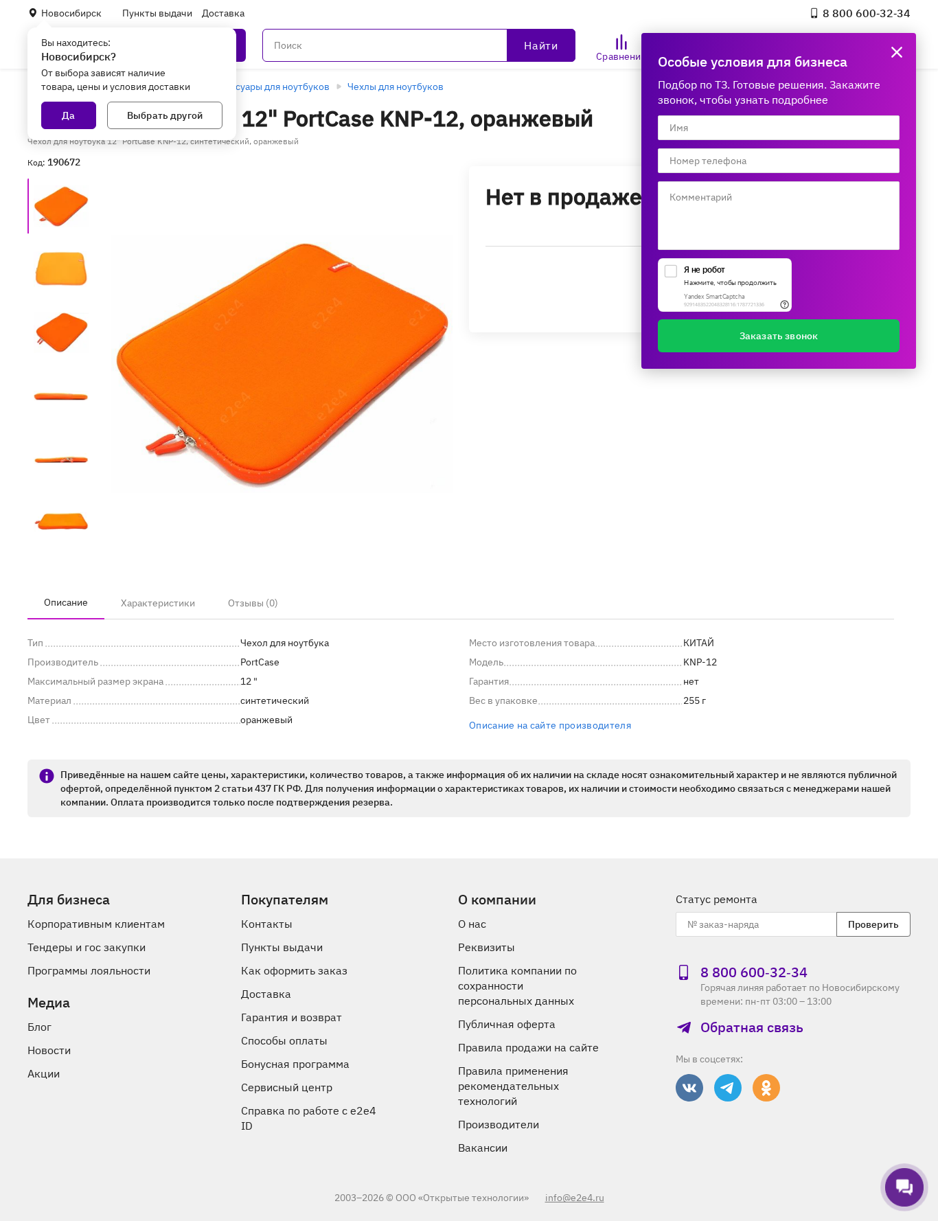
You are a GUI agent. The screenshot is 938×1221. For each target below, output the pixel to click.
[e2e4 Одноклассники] (766, 1088)
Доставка (223, 13)
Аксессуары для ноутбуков (269, 86)
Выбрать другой (165, 115)
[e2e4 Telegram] (728, 1088)
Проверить (873, 924)
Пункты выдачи (157, 13)
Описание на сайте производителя (550, 725)
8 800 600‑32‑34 (867, 13)
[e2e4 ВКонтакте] (689, 1088)
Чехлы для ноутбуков (395, 86)
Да (68, 115)
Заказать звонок (779, 336)
